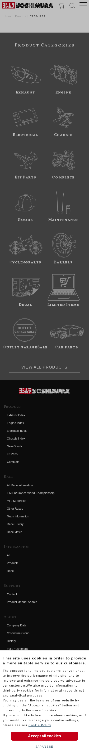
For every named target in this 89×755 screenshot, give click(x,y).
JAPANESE (44, 746)
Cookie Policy (39, 725)
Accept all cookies (44, 736)
